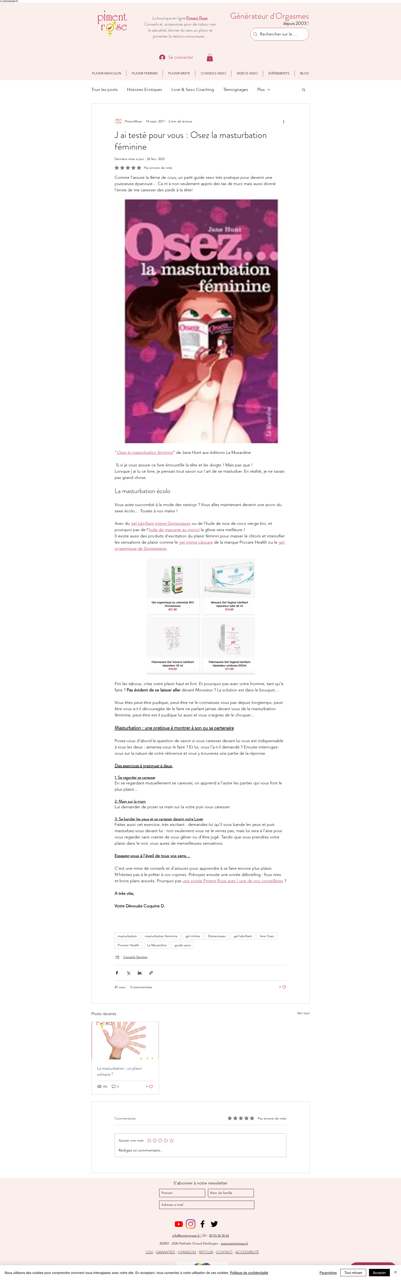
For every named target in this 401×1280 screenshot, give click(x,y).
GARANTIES (165, 1252)
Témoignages (235, 89)
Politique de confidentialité (249, 1272)
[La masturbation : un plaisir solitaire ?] (125, 1040)
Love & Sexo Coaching (192, 89)
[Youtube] (179, 1224)
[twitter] (214, 1224)
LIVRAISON (187, 1252)
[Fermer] (395, 1272)
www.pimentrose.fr (234, 1243)
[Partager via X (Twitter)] (128, 973)
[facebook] (202, 1224)
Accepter (379, 1272)
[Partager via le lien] (151, 973)
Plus (261, 89)
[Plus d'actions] (283, 121)
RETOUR (206, 1252)
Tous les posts (104, 89)
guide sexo (183, 945)
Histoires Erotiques (144, 89)
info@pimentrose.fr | (187, 1235)
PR (117, 957)
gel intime (192, 936)
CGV (149, 1252)
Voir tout (303, 1013)
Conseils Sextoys (135, 957)
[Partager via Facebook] (117, 973)
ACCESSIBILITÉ (247, 1252)
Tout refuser (353, 1272)
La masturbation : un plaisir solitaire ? (119, 1071)
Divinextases (217, 936)
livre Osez (267, 936)
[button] (210, 57)
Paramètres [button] (328, 1272)
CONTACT (224, 1252)
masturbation (127, 936)
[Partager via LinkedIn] (139, 973)
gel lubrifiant (243, 936)
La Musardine (157, 945)
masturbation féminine (161, 936)
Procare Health (128, 945)
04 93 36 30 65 (219, 1235)
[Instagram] (190, 1224)
